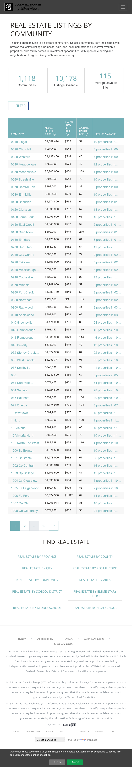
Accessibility (45, 638)
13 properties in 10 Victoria (106, 427)
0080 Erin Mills (21, 194)
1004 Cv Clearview (24, 480)
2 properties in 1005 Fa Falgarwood (107, 488)
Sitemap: (16, 731)
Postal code (84, 731)
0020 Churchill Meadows (21, 149)
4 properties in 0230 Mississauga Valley (107, 269)
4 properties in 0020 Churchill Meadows (107, 149)
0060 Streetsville (22, 179)
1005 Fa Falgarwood (25, 488)
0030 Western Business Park (21, 156)
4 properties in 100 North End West (106, 442)
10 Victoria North (22, 435)
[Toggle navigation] (123, 7)
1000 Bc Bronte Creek (21, 450)
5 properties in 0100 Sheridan (107, 202)
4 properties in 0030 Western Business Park (107, 156)
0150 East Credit (22, 224)
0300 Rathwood (22, 307)
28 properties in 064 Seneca (107, 390)
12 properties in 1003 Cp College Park (105, 473)
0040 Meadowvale (23, 164)
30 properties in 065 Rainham (107, 397)
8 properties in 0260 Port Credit (107, 292)
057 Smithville (20, 367)
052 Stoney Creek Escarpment (23, 352)
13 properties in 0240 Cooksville (105, 277)
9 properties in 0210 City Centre (107, 254)
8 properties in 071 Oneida (106, 405)
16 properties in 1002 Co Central (105, 465)
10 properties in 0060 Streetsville (105, 179)
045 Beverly (19, 345)
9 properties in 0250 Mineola (107, 284)
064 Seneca (19, 390)
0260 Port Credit (22, 292)
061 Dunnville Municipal (20, 382)
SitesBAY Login (63, 643)
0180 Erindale (20, 239)
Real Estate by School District (37, 591)
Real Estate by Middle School (37, 608)
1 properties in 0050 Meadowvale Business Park (107, 171)
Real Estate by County (95, 556)
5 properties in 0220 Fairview (107, 262)
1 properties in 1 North (105, 420)
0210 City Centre (22, 254)
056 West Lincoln (23, 360)
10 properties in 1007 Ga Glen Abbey (104, 503)
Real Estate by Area (95, 580)
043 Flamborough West (23, 330)
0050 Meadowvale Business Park (23, 171)
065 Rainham (20, 397)
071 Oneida (19, 405)
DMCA (69, 638)
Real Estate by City (37, 568)
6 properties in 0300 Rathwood (107, 307)
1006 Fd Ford (20, 495)
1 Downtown (19, 412)
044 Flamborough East (23, 337)
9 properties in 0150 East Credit (107, 224)
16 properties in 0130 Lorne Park (105, 217)
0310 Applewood (22, 314)
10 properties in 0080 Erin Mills (104, 194)
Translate (92, 739)
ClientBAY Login (94, 638)
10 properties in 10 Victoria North (106, 435)
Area (112, 731)
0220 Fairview (20, 262)
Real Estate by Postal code (95, 568)
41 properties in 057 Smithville (107, 367)
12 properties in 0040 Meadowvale (106, 164)
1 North (16, 420)
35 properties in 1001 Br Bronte (104, 458)
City (72, 731)
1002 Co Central (22, 465)
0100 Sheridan (21, 202)
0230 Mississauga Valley (23, 269)
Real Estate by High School (95, 608)
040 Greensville (21, 322)
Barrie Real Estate (33, 731)
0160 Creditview (22, 232)
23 (44, 525)
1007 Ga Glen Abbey (20, 503)
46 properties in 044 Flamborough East (107, 337)
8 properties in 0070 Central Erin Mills (107, 186)
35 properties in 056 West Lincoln (107, 360)
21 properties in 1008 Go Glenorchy (107, 510)
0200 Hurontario (22, 247)
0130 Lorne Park (22, 217)
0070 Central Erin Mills (23, 186)
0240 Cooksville (22, 277)
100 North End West (25, 442)
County (61, 731)
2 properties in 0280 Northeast (107, 299)
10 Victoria (18, 427)
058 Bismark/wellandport (25, 375)
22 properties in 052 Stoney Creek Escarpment (107, 352)
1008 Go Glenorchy (24, 510)
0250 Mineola (20, 284)
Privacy (21, 638)
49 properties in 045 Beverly (107, 345)
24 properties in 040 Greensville (107, 322)
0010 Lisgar (19, 141)
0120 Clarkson (21, 209)
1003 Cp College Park (22, 473)
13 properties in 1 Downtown (106, 412)
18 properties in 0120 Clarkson (104, 209)
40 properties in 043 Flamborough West (107, 330)
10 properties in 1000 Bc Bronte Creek (104, 450)
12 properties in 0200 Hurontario (105, 247)
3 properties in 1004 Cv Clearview (107, 480)
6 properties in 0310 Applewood (107, 314)
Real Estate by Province (37, 556)
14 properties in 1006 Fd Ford (104, 495)
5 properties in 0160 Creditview (107, 232)
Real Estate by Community (37, 580)
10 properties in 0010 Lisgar (104, 141)
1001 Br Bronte (21, 458)
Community (99, 731)
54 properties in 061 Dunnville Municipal (107, 382)
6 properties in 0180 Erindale (107, 239)
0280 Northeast (21, 299)
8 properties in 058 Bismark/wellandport (108, 375)
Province (49, 731)
